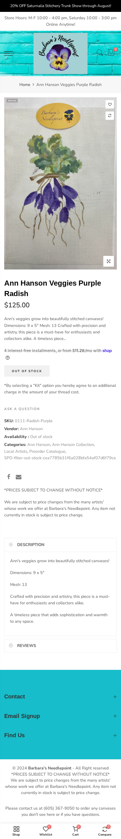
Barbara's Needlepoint (49, 768)
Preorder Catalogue (47, 451)
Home (24, 84)
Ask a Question (22, 409)
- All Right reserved (90, 768)
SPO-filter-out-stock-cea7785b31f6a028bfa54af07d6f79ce (60, 458)
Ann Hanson (31, 429)
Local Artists (15, 451)
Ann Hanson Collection (73, 445)
